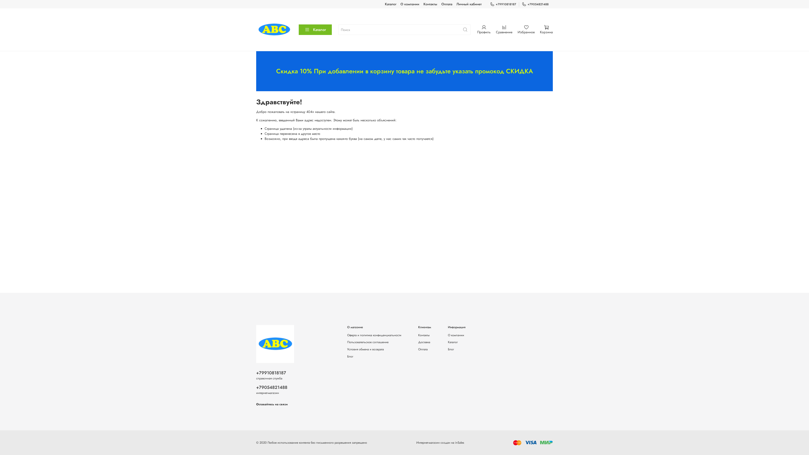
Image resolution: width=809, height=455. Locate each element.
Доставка (424, 342)
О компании (409, 4)
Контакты (430, 4)
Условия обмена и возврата (365, 349)
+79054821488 (538, 4)
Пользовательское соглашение (367, 342)
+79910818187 (506, 4)
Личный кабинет (469, 4)
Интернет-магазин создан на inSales (440, 442)
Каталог (390, 4)
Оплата (446, 4)
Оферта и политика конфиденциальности (374, 335)
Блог (350, 356)
